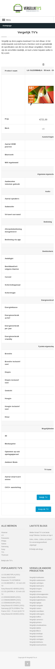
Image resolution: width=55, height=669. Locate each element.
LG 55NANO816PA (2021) (11, 603)
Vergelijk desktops (36, 634)
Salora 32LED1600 (8, 577)
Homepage (7, 26)
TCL (2, 552)
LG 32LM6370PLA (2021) (10, 575)
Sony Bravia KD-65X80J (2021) (12, 614)
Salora (3, 544)
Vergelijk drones (35, 591)
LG (2, 535)
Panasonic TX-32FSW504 (10, 580)
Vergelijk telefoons (36, 642)
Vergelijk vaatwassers (37, 580)
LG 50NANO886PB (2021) (11, 600)
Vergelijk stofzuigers (37, 614)
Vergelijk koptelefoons (37, 600)
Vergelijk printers (36, 622)
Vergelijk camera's (36, 620)
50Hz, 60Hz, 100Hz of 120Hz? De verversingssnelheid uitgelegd (41, 542)
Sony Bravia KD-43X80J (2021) (12, 589)
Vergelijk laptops (35, 603)
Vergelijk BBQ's (35, 631)
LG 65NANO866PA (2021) (11, 597)
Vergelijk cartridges (36, 583)
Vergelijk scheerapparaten (39, 594)
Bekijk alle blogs (37, 549)
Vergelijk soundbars (37, 611)
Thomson (4, 555)
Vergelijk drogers (36, 589)
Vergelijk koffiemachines (38, 597)
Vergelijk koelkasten (37, 577)
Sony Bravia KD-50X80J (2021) (12, 606)
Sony (3, 549)
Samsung (4, 546)
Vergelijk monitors (36, 636)
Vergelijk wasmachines (38, 645)
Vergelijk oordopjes (36, 639)
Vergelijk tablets (35, 628)
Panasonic (5, 538)
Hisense (4, 532)
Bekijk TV (43, 497)
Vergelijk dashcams (37, 586)
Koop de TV (43, 509)
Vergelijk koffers (35, 617)
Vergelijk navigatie (36, 606)
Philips (3, 541)
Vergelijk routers (35, 608)
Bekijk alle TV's (6, 561)
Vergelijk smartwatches (38, 625)
